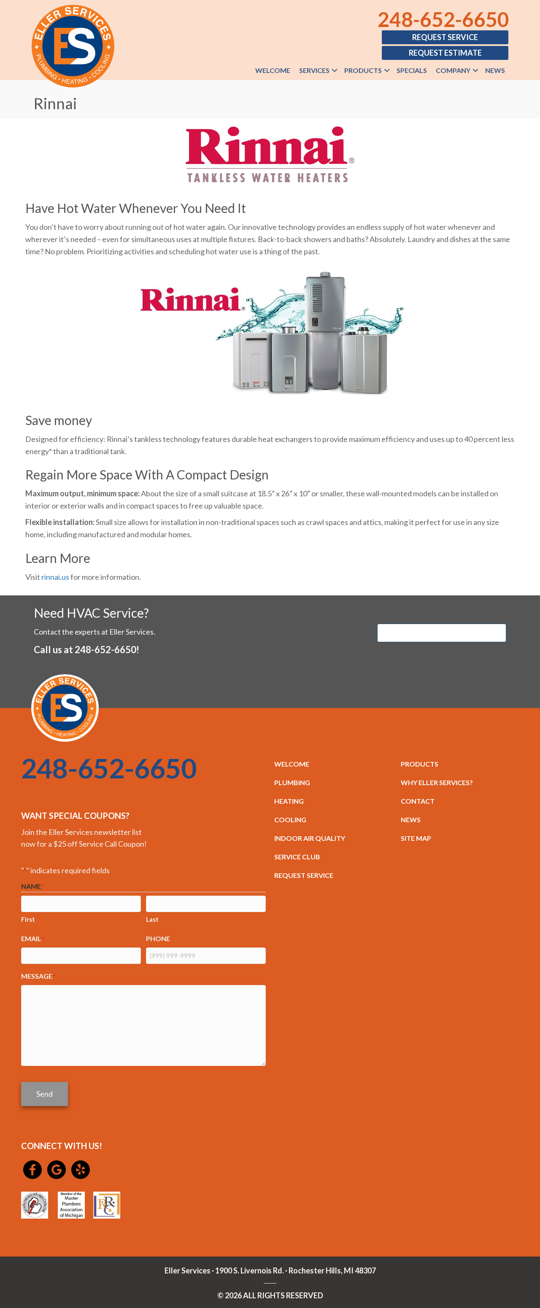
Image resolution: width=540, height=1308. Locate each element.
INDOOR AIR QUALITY (309, 838)
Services (314, 70)
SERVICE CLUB (297, 857)
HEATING (289, 801)
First (28, 919)
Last (152, 919)
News (495, 70)
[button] (334, 70)
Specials (412, 70)
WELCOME (291, 764)
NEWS (411, 819)
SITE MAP (416, 838)
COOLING (290, 819)
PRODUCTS (419, 764)
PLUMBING (292, 782)
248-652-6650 (443, 19)
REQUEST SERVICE (303, 875)
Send (44, 1093)
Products (363, 70)
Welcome (272, 70)
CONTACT (418, 801)
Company (453, 70)
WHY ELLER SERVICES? (437, 782)
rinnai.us (55, 576)
